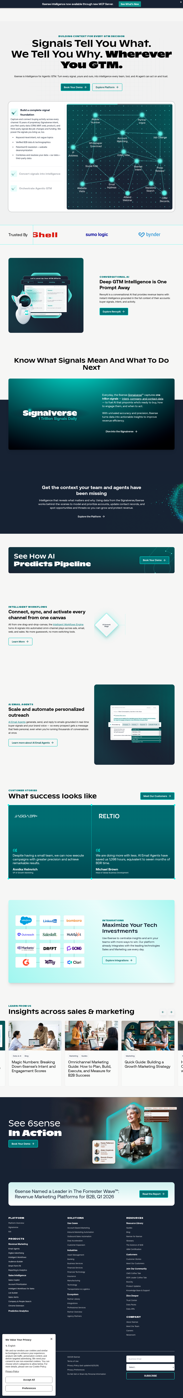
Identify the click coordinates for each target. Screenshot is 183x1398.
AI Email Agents (17, 722)
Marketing (73, 1056)
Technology (72, 1285)
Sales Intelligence (17, 1275)
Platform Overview (16, 1223)
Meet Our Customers (135, 1263)
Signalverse (135, 394)
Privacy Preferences (76, 1370)
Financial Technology (76, 1272)
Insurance (71, 1276)
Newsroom (130, 1335)
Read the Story (16, 841)
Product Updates (133, 1286)
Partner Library (73, 1299)
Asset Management (75, 1255)
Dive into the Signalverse (119, 431)
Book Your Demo (152, 560)
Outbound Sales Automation (79, 1236)
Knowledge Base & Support (138, 1290)
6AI (9, 1232)
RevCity (129, 1282)
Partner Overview (74, 1312)
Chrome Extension (16, 1306)
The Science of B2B (134, 1245)
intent (125, 398)
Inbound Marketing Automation (80, 1232)
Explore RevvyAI (112, 311)
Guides (84, 1056)
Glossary (130, 1241)
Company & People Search (19, 1301)
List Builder (13, 1293)
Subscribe (150, 1375)
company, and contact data (146, 398)
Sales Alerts (13, 1297)
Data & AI (17, 1056)
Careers (129, 1331)
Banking (70, 1259)
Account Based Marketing (78, 1228)
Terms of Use (73, 1361)
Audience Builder (15, 1261)
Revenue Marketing (18, 1244)
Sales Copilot (14, 1280)
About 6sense (132, 1322)
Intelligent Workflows (17, 1257)
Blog (26, 1056)
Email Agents (14, 1249)
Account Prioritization (17, 1284)
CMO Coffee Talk (133, 1273)
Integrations (72, 1303)
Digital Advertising (16, 1253)
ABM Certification (133, 1249)
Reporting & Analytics (17, 1270)
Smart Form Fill (14, 1266)
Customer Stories (133, 1259)
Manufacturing (73, 1280)
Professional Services (76, 1308)
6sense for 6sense (134, 1236)
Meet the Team (132, 1326)
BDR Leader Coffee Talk (136, 1278)
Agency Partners (74, 1316)
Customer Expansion (76, 1245)
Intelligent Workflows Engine (68, 624)
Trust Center (131, 1300)
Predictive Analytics (18, 1311)
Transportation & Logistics (78, 1289)
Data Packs (131, 1305)
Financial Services (75, 1268)
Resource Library (134, 1223)
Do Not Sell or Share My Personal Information (86, 1374)
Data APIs (130, 1309)
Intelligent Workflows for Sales (21, 1289)
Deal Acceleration (75, 1241)
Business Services (75, 1263)
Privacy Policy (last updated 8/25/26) (83, 1365)
